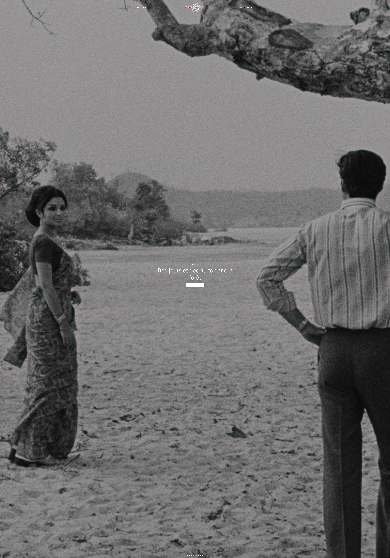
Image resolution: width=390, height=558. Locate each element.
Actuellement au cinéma (195, 285)
